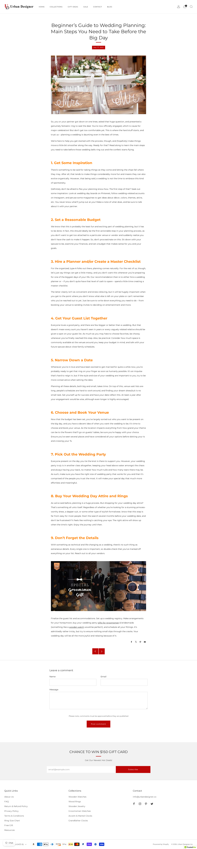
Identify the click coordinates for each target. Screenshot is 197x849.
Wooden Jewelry (77, 806)
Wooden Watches (77, 797)
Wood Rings (75, 801)
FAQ (6, 801)
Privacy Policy (11, 811)
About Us (9, 797)
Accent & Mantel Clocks (80, 816)
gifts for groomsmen (108, 623)
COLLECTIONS (56, 7)
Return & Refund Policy (16, 806)
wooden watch (76, 627)
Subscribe (133, 769)
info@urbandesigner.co (144, 797)
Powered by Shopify (161, 844)
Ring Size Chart (12, 820)
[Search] (191, 6)
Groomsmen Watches (80, 811)
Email (103, 676)
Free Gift (8, 825)
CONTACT (97, 7)
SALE (85, 7)
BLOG (109, 7)
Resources (9, 830)
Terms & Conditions (14, 816)
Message (53, 689)
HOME (42, 7)
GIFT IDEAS (73, 7)
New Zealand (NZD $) (14, 844)
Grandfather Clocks (78, 820)
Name (52, 676)
